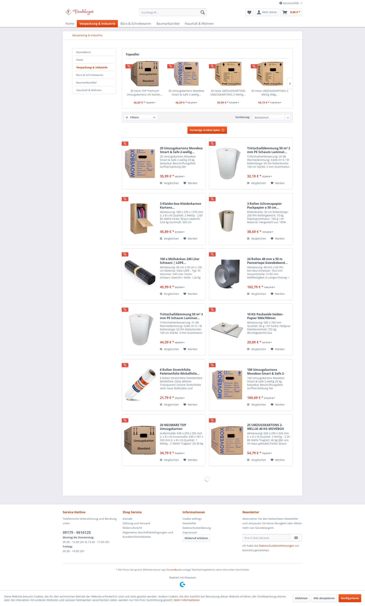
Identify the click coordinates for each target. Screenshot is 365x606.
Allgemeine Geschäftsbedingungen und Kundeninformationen (148, 535)
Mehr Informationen (187, 600)
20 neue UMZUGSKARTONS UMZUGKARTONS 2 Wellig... (228, 92)
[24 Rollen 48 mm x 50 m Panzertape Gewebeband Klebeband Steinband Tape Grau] (227, 274)
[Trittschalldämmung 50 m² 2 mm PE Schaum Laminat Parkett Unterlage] (227, 163)
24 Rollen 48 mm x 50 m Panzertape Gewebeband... (267, 261)
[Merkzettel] (249, 12)
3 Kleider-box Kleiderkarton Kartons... (180, 205)
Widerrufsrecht (132, 528)
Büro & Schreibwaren (89, 75)
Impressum (189, 532)
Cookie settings (192, 519)
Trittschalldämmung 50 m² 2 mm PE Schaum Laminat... (268, 150)
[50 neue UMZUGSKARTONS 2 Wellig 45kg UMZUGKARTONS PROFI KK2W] (270, 73)
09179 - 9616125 (77, 532)
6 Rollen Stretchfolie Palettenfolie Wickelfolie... (180, 371)
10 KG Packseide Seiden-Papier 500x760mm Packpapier (265, 316)
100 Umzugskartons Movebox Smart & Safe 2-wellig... (266, 371)
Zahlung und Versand (136, 523)
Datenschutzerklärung (196, 528)
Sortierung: (242, 117)
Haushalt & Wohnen (89, 90)
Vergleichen (171, 183)
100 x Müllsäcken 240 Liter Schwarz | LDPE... (179, 261)
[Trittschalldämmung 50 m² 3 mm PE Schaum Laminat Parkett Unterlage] (140, 329)
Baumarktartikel (86, 82)
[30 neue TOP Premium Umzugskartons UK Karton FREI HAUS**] (145, 73)
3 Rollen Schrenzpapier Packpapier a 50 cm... (264, 205)
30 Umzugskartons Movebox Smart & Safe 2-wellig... (186, 92)
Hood (79, 60)
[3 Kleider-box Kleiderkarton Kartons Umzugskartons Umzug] (140, 219)
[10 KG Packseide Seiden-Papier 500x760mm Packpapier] (227, 329)
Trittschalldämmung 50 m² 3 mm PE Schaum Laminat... (181, 316)
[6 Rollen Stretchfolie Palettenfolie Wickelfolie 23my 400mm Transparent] (140, 385)
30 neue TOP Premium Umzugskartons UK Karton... (145, 92)
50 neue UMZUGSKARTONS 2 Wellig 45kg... (269, 92)
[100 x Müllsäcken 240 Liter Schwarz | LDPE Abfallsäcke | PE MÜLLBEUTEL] (140, 274)
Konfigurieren (350, 598)
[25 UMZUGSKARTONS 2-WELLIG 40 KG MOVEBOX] (227, 440)
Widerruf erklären (196, 538)
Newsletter (189, 523)
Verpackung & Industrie (91, 67)
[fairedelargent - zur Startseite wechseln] (79, 13)
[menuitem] (173, 12)
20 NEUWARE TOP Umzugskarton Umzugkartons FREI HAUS (179, 427)
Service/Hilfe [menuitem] (291, 3)
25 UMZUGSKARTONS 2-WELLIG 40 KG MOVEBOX (265, 427)
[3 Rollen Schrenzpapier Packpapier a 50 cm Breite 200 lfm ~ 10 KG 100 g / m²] (227, 219)
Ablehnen (301, 598)
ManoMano (83, 52)
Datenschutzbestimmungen (276, 545)
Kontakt (127, 519)
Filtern (134, 117)
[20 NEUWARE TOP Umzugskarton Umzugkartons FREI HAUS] (140, 440)
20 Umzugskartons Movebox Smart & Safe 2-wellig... (181, 150)
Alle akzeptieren (324, 598)
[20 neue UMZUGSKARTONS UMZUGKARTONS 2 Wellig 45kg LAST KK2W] (228, 73)
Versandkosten (174, 569)
